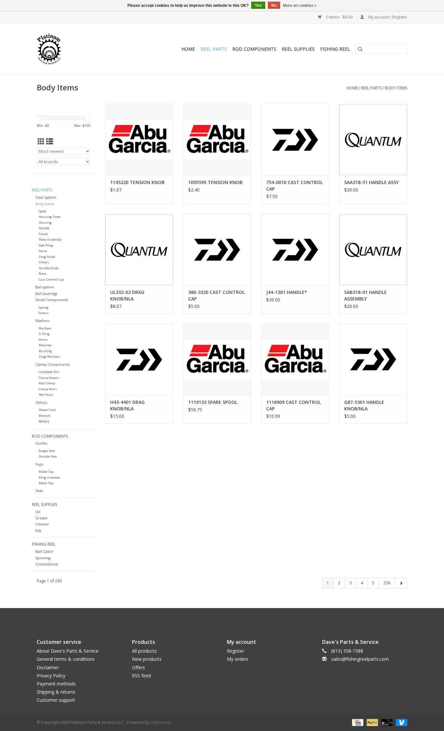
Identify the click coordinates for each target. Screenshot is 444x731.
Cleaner (42, 524)
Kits (38, 530)
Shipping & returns (56, 692)
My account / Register (387, 17)
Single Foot (47, 451)
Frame (43, 234)
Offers (138, 667)
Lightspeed (160, 722)
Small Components (51, 299)
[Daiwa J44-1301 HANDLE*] (295, 249)
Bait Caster (44, 551)
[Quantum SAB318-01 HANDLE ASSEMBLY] (373, 249)
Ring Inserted (49, 477)
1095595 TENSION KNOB (215, 182)
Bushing (45, 351)
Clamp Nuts (48, 389)
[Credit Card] (357, 722)
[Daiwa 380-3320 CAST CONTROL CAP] (217, 249)
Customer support (56, 700)
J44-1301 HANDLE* (286, 292)
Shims (43, 340)
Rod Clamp (47, 383)
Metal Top (46, 483)
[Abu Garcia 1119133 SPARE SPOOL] (217, 359)
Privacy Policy (51, 675)
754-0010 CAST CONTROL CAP (294, 185)
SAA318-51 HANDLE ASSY (371, 182)
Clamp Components (52, 364)
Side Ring (46, 245)
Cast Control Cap (51, 279)
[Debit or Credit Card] (386, 722)
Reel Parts (214, 49)
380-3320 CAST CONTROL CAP (216, 295)
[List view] (49, 141)
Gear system (45, 197)
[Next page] (401, 583)
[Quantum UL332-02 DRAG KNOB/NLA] (139, 249)
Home (188, 49)
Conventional (46, 564)
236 (387, 583)
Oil (37, 511)
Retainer (45, 345)
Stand (43, 251)
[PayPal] (371, 722)
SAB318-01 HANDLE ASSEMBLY (365, 295)
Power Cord (47, 410)
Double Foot (48, 456)
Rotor (43, 274)
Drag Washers (49, 356)
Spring (43, 307)
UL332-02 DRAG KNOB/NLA (127, 295)
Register (235, 651)
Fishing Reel (335, 49)
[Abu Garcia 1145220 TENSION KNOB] (139, 139)
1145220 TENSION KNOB (137, 182)
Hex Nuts (46, 394)
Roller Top (46, 472)
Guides (41, 443)
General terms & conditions (66, 659)
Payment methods (56, 684)
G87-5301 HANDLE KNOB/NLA (364, 405)
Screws (43, 313)
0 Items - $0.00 (339, 17)
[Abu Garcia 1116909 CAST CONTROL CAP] (295, 359)
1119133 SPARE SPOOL (212, 402)
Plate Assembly (50, 239)
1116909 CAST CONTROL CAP (293, 405)
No (274, 5)
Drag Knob (47, 257)
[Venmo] (400, 722)
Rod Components (254, 49)
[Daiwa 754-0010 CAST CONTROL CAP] (295, 139)
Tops (39, 464)
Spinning (42, 557)
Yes (258, 5)
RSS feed (141, 675)
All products (144, 651)
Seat (39, 490)
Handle (44, 228)
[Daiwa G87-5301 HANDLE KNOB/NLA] (373, 359)
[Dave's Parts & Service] (54, 49)
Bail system (44, 287)
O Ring (44, 334)
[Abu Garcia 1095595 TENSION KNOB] (217, 139)
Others (44, 262)
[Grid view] (41, 141)
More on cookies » (300, 5)
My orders (237, 659)
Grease (41, 517)
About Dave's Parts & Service (67, 651)
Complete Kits (49, 372)
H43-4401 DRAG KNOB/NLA (127, 405)
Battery (44, 421)
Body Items (396, 88)
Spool (42, 211)
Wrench (44, 416)
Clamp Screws (49, 378)
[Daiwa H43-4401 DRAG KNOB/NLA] (139, 359)
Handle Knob (48, 268)
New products (147, 659)
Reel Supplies (298, 49)
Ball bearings (46, 293)
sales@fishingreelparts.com (360, 659)
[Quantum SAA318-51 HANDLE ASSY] (373, 139)
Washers (42, 320)
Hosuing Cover (50, 217)
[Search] (360, 49)
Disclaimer (48, 667)
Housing (45, 222)
